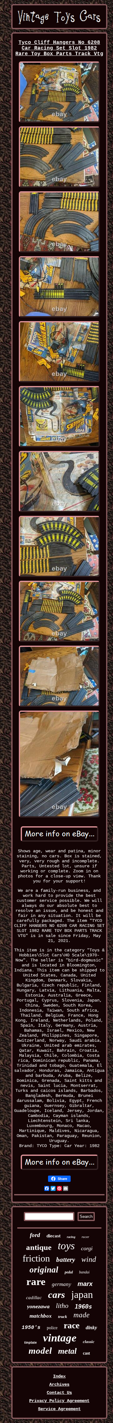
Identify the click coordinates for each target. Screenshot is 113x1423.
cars (56, 1294)
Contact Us (59, 1392)
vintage (60, 1338)
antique (38, 1247)
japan (82, 1294)
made (81, 1315)
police (52, 1327)
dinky (91, 1327)
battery (65, 1259)
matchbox (41, 1316)
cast (86, 1353)
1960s (83, 1306)
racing (71, 1237)
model (40, 1351)
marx (85, 1283)
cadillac (34, 1297)
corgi (87, 1248)
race (71, 1325)
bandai (84, 1272)
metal (67, 1351)
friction (36, 1258)
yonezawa (38, 1306)
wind (88, 1259)
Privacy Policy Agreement (59, 1400)
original (44, 1269)
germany (61, 1284)
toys (66, 1245)
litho (62, 1305)
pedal (69, 1272)
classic (88, 1341)
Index (59, 1376)
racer (85, 1237)
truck (62, 1316)
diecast (53, 1235)
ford (35, 1235)
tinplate (30, 1342)
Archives (59, 1384)
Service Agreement (59, 1408)
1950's (31, 1327)
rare (36, 1281)
